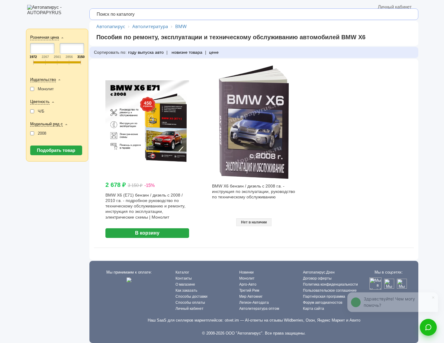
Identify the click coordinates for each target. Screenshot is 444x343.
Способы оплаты (190, 302)
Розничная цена (44, 37)
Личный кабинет (395, 6)
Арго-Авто (247, 284)
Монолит (247, 278)
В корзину (147, 233)
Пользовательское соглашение (330, 290)
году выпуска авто (146, 52)
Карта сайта (313, 308)
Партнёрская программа (324, 296)
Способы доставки (191, 296)
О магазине (185, 284)
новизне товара (186, 52)
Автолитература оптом (259, 308)
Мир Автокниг (250, 296)
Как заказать (186, 290)
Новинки (246, 272)
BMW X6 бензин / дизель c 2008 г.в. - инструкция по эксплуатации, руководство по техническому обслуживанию (253, 191)
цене (214, 52)
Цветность (40, 101)
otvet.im (232, 320)
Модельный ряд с (46, 124)
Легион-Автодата (254, 302)
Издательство (43, 79)
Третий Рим (249, 290)
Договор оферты (317, 278)
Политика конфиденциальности (330, 284)
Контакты (183, 278)
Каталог (182, 272)
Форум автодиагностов (322, 302)
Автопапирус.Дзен (319, 272)
